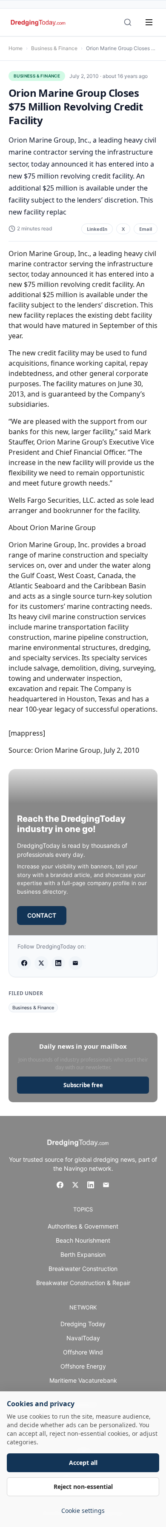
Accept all (83, 1462)
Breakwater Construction (83, 1268)
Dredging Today (83, 1323)
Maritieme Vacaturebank (83, 1380)
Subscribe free (83, 1085)
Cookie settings (83, 1510)
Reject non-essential (83, 1486)
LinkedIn (97, 229)
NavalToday (83, 1338)
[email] (75, 963)
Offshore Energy (83, 1366)
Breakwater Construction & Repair (83, 1282)
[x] (41, 963)
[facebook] (24, 963)
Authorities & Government (83, 1226)
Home (16, 48)
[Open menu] (148, 22)
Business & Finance (54, 48)
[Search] (127, 22)
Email (145, 229)
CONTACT (41, 915)
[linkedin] (58, 963)
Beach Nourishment (83, 1240)
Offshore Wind (83, 1352)
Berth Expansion (83, 1254)
